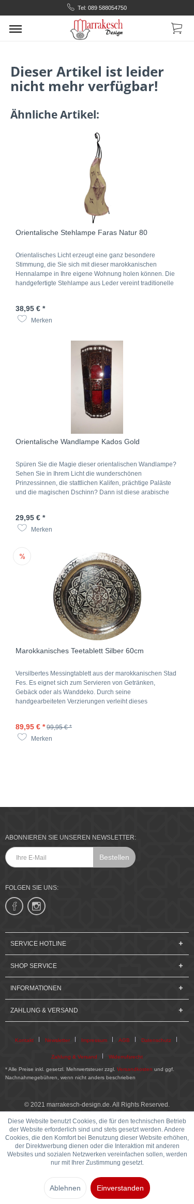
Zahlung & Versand (74, 1057)
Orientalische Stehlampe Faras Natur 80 (81, 232)
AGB (124, 1040)
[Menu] (15, 28)
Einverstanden (120, 1188)
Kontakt (24, 1040)
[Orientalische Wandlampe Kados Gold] (97, 387)
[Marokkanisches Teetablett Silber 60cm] (97, 596)
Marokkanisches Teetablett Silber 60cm (80, 651)
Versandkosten (135, 1069)
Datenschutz (156, 1040)
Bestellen (114, 857)
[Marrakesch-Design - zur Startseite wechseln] (97, 28)
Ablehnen (65, 1188)
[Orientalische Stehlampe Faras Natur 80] (97, 178)
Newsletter (57, 1040)
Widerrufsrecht (126, 1057)
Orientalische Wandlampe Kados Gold (78, 441)
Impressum (94, 1040)
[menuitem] (15, 28)
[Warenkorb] (177, 30)
